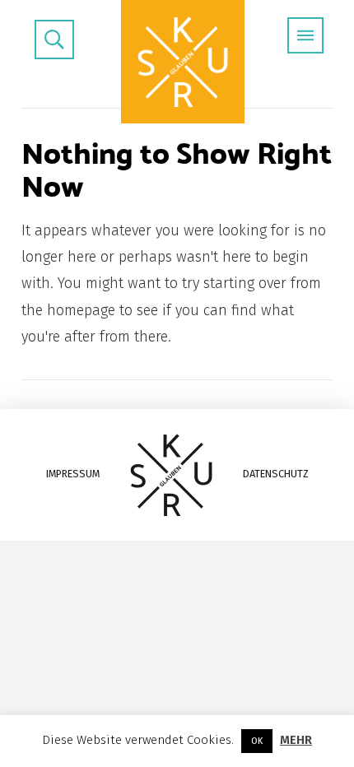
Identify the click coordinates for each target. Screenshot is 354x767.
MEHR (296, 739)
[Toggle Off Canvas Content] (305, 35)
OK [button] (257, 741)
